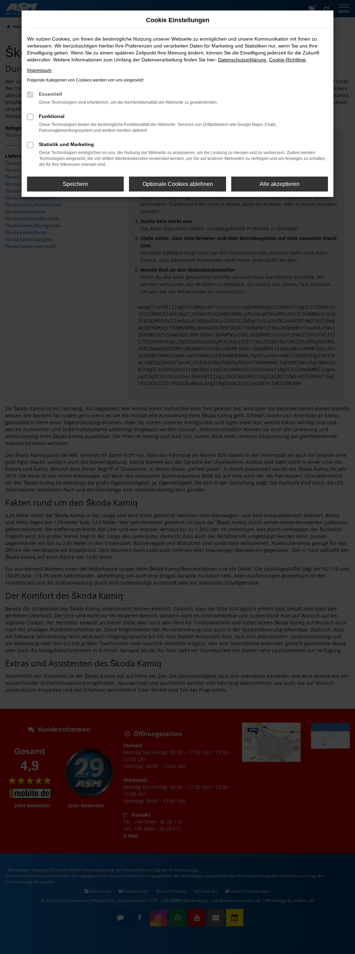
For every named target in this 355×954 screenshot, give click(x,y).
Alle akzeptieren (280, 184)
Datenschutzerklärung (242, 59)
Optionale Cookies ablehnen (177, 184)
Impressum (39, 70)
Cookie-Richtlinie (287, 59)
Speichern (75, 184)
